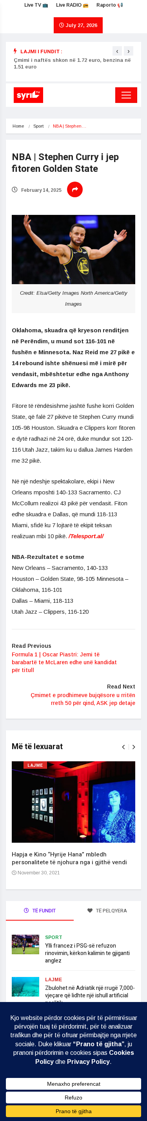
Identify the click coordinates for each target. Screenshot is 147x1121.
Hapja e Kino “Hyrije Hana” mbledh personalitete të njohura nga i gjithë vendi (69, 858)
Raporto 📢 (109, 5)
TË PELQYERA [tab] (111, 910)
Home (18, 126)
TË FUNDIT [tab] (43, 910)
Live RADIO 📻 (72, 5)
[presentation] (117, 51)
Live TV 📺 (36, 5)
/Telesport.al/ (86, 536)
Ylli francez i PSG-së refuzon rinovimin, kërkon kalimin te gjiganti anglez (87, 953)
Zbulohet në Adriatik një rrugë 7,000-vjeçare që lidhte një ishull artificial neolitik (90, 995)
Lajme (35, 765)
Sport (38, 126)
